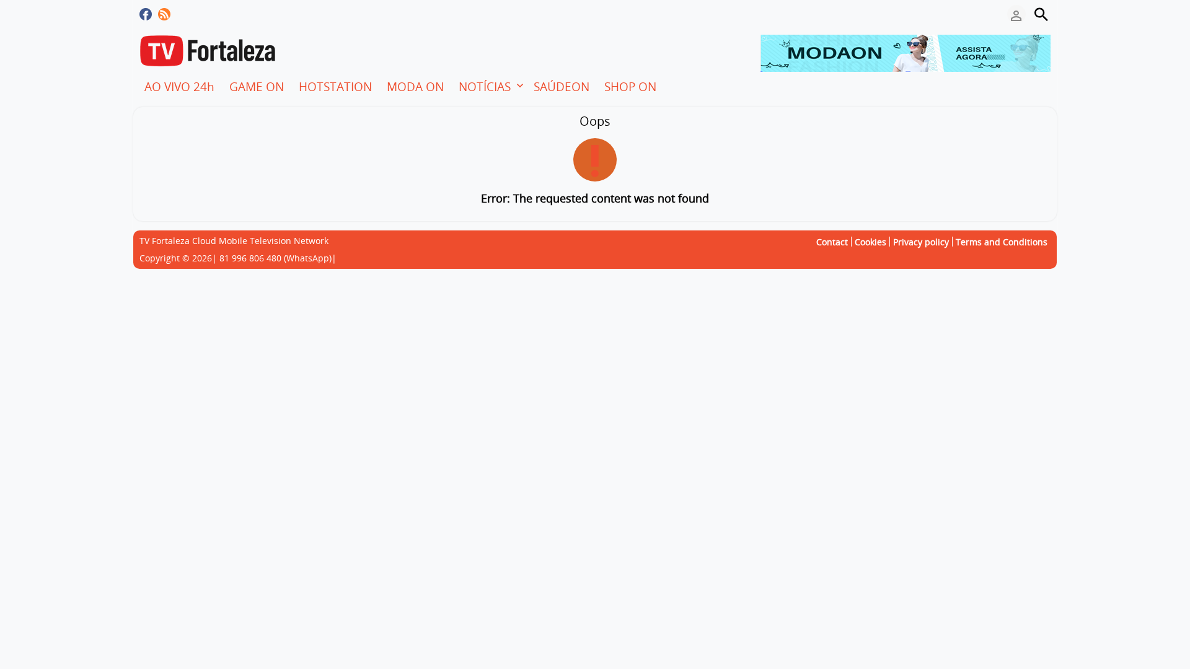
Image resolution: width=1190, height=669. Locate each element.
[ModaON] (905, 52)
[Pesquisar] (1041, 14)
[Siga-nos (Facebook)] (145, 14)
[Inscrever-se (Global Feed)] (164, 14)
